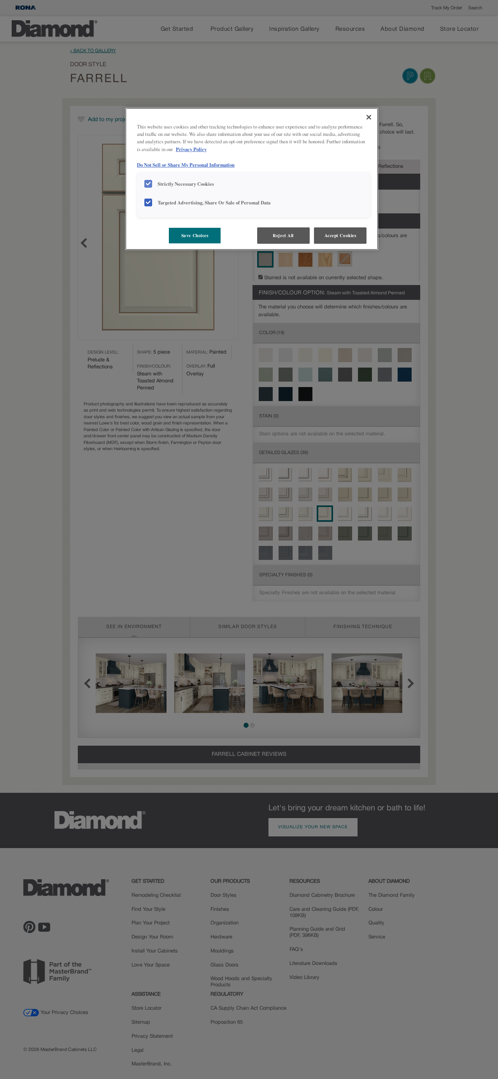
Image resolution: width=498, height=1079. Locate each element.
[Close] (368, 117)
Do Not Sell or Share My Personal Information (186, 164)
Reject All (283, 235)
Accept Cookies (340, 235)
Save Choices (195, 235)
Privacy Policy (191, 149)
